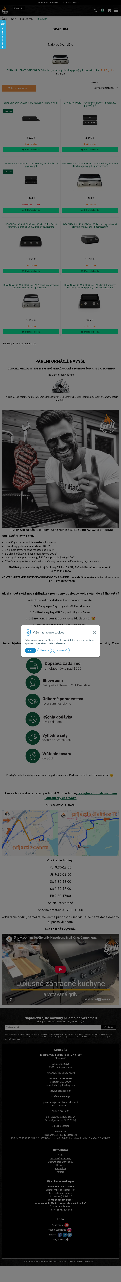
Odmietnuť (61, 650)
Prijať (30, 650)
